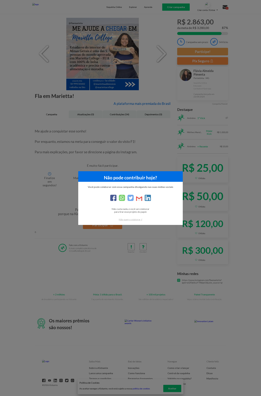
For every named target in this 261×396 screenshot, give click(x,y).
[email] (138, 198)
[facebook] (113, 198)
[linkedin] (146, 198)
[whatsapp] (120, 198)
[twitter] (129, 198)
